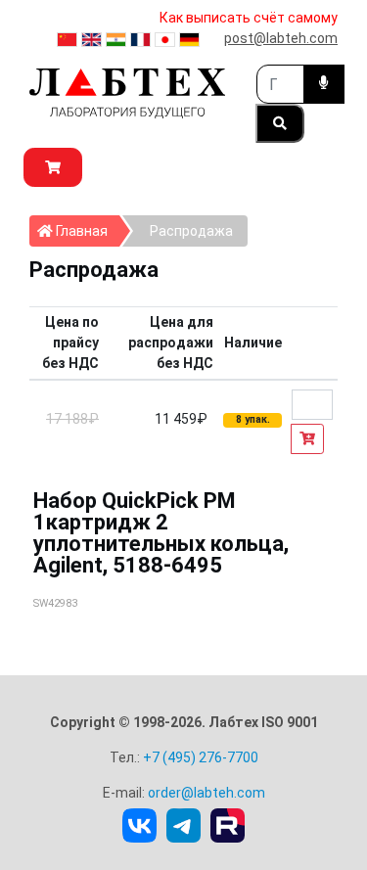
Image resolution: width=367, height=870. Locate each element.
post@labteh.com (281, 38)
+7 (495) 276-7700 (200, 757)
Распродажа (191, 231)
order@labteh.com (206, 793)
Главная (86, 230)
